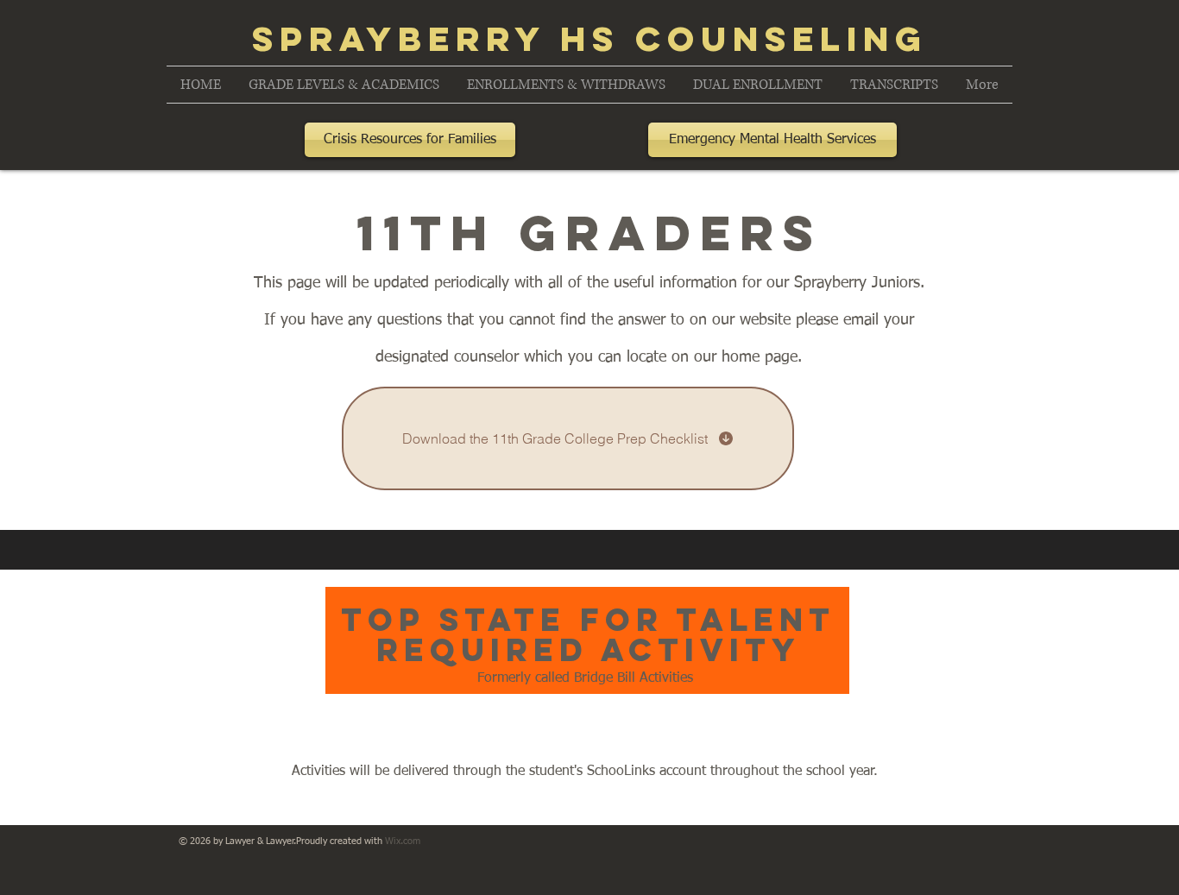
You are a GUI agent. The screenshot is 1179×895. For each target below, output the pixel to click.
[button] (344, 84)
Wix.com (402, 841)
